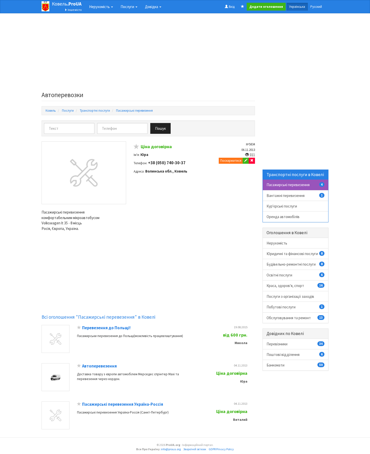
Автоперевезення (99, 366)
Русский (316, 7)
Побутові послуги (295, 307)
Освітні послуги (295, 275)
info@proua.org (171, 449)
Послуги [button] (128, 6)
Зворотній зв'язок (194, 449)
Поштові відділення (295, 354)
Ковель (67, 4)
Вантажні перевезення (295, 195)
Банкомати (295, 365)
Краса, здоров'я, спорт (295, 285)
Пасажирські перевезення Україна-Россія (122, 404)
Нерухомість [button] (99, 6)
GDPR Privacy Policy (221, 449)
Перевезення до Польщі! (106, 328)
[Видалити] (252, 161)
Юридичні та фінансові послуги (295, 253)
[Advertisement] (148, 54)
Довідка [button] (152, 6)
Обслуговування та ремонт (295, 317)
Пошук (160, 128)
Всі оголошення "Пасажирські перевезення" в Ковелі (98, 317)
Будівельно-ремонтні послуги (295, 264)
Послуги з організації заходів (290, 296)
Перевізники (295, 344)
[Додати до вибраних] (136, 147)
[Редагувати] (246, 161)
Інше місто (74, 10)
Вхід (231, 7)
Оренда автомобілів (283, 216)
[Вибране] (242, 7)
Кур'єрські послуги (282, 206)
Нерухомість (277, 243)
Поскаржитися (230, 160)
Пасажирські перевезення (295, 184)
